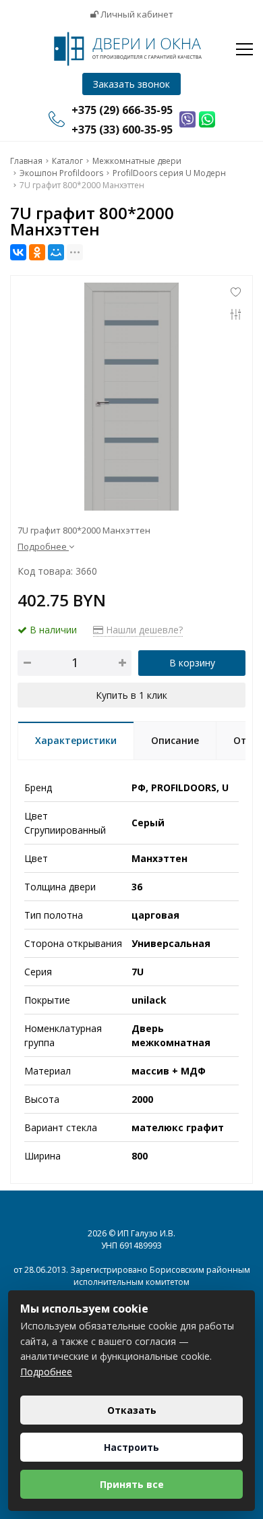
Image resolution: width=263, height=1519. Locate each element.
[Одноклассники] (37, 252)
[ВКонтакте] (18, 252)
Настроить (131, 1447)
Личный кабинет (135, 14)
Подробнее (46, 1371)
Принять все (132, 1484)
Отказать (131, 1410)
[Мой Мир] (56, 252)
